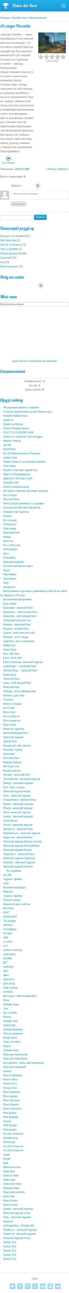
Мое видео (9, 1113)
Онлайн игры (10, 1004)
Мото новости (11, 720)
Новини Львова (12, 762)
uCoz (34, 1278)
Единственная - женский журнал (23, 662)
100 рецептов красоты (17, 620)
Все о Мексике (12, 545)
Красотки (9, 1196)
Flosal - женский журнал (18, 824)
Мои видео (9, 1129)
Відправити (19, 204)
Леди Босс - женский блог (18, 854)
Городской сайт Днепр (17, 745)
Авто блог (9, 708)
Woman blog (10, 1138)
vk (58, 1286)
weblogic (8, 966)
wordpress (9, 587)
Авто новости (11, 716)
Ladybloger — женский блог (19, 666)
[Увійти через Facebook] (31, 185)
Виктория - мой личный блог (20, 996)
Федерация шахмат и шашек (21, 407)
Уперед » (63, 169)
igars (6, 975)
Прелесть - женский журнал (20, 1229)
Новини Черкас (12, 440)
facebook (20, 1286)
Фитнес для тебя (13, 695)
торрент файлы (12, 879)
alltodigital (10, 929)
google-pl (35, 1286)
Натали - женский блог (16, 774)
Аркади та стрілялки (12, 236)
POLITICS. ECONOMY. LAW (18, 432)
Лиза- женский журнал (17, 812)
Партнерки (9, 574)
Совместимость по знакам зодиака (24, 461)
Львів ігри (8, 1171)
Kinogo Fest (10, 1087)
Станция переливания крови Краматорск (27, 411)
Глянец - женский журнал (18, 804)
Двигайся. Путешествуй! (18, 478)
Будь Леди (9, 603)
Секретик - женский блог (18, 837)
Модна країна (11, 770)
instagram (50, 1286)
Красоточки (10, 1204)
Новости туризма (13, 729)
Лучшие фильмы (12, 1029)
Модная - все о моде (15, 637)
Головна (4, 17)
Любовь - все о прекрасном (19, 691)
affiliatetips (10, 549)
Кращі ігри (9, 1025)
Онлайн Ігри (10, 1021)
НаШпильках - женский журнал (21, 833)
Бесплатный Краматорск (18, 566)
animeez (8, 925)
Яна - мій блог (11, 653)
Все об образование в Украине (21, 453)
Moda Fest (9, 645)
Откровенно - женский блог (19, 799)
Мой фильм (10, 1125)
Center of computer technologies (22, 436)
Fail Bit (7, 445)
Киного (7, 516)
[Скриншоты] (52, 42)
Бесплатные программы (17, 599)
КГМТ (6, 912)
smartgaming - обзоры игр (18, 1225)
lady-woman (10, 987)
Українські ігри (12, 1167)
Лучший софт (11, 482)
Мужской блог (11, 687)
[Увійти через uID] (25, 185)
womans (8, 991)
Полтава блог (11, 758)
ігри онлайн (10, 1012)
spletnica (8, 979)
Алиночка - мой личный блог (20, 616)
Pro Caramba (13, 870)
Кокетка (8, 541)
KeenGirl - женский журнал (19, 862)
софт (6, 883)
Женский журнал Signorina (19, 858)
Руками (7, 958)
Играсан (8, 1221)
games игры (10, 457)
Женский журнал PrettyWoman (21, 845)
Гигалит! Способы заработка (20, 470)
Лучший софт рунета (16, 511)
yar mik (7, 875)
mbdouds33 (10, 916)
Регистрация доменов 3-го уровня (23, 503)
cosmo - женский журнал (18, 816)
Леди (6, 570)
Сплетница (9, 528)
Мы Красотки (11, 766)
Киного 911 (10, 1083)
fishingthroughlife (13, 562)
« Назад (51, 169)
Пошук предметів (10, 253)
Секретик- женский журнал (19, 1233)
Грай (5, 1163)
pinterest (27, 1286)
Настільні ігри (8, 240)
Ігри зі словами (9, 249)
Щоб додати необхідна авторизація (34, 361)
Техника (8, 699)
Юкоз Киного (11, 1104)
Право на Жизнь (13, 424)
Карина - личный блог (16, 628)
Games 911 (9, 1242)
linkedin (42, 1286)
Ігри (5, 1008)
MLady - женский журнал (18, 808)
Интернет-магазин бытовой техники (25, 491)
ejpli (5, 971)
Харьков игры (11, 1188)
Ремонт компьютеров (16, 486)
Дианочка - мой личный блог (20, 612)
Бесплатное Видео (14, 887)
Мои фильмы (10, 1117)
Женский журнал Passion (18, 866)
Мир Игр (8, 891)
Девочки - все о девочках (18, 641)
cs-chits (8, 941)
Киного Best (10, 1079)
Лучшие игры (11, 1050)
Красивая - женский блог (18, 607)
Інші (2, 262)
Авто (6, 553)
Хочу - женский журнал (17, 795)
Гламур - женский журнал (18, 783)
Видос (7, 1046)
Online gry (9, 1142)
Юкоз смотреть (12, 1108)
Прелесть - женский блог (18, 829)
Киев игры (9, 1179)
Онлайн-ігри (19, 17)
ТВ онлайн (9, 921)
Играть (7, 1016)
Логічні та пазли (9, 244)
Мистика (8, 908)
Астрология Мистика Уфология (21, 507)
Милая (7, 537)
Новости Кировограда (16, 474)
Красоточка (10, 1200)
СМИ (5, 937)
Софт (6, 582)
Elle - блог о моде (14, 787)
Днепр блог (10, 741)
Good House (10, 820)
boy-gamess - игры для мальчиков (23, 1062)
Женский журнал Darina (17, 849)
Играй (6, 1158)
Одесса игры (11, 1175)
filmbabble (9, 557)
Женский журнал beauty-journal (22, 841)
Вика (6, 1000)
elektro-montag (12, 950)
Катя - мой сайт (12, 657)
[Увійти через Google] (38, 186)
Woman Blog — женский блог (20, 670)
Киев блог (9, 754)
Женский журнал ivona (16, 791)
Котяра (7, 933)
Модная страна (12, 749)
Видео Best (10, 1037)
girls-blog (9, 983)
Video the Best (24, 5)
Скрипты (8, 420)
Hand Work (9, 449)
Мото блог (9, 712)
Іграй (6, 1154)
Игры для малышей (14, 1067)
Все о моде (10, 495)
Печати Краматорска (16, 428)
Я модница (9, 524)
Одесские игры (12, 1183)
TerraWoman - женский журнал (21, 779)
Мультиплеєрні (38, 17)
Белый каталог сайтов (16, 904)
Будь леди (9, 724)
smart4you (9, 954)
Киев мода (9, 649)
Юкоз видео (10, 1096)
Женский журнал (13, 737)
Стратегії (5, 257)
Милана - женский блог (17, 624)
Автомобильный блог (15, 733)
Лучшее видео (12, 900)
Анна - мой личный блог (17, 683)
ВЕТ (5, 962)
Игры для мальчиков (15, 1054)
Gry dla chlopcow (13, 1133)
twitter (12, 1286)
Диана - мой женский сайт (19, 632)
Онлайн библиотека (15, 415)
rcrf (5, 946)
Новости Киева (12, 703)
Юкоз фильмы (11, 1092)
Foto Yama (9, 465)
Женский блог (11, 499)
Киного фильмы (12, 1075)
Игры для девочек (14, 1192)
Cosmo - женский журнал (18, 1208)
